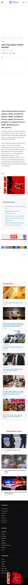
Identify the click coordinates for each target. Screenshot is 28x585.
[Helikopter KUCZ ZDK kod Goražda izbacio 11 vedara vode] (14, 337)
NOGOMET (3, 531)
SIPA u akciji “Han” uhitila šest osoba (12, 450)
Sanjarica (3, 515)
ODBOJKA (3, 543)
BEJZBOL (3, 547)
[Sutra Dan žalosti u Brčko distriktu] (14, 65)
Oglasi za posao (4, 511)
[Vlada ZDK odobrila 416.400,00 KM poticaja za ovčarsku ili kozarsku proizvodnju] (14, 359)
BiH (2, 41)
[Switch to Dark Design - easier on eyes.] (26, 2)
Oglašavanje (3, 568)
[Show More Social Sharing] (17, 53)
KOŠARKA (3, 536)
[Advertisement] (14, 21)
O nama (3, 559)
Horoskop (3, 517)
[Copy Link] (12, 53)
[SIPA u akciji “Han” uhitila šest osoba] (14, 441)
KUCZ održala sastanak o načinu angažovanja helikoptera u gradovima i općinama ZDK (12, 415)
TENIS (2, 534)
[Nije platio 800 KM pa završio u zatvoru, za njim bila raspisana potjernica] (14, 483)
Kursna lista (3, 513)
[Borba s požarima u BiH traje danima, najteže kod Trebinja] (14, 462)
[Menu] (2, 2)
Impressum (3, 561)
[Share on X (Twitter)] (9, 53)
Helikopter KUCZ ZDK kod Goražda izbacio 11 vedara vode (13, 347)
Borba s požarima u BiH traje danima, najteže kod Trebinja (14, 471)
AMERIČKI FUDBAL (6, 545)
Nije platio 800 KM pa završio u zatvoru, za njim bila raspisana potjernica (15, 492)
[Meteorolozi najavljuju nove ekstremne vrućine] (14, 292)
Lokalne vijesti (4, 508)
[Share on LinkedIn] (14, 53)
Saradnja (3, 566)
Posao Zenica (4, 522)
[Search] (23, 2)
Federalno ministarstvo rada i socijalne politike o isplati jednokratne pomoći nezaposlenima (14, 218)
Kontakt (3, 563)
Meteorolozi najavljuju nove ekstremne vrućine (12, 302)
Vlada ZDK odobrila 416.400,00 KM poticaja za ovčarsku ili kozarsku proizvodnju (13, 369)
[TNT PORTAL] (14, 2)
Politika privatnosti (5, 573)
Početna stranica (4, 38)
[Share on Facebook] (7, 53)
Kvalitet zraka (4, 520)
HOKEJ (3, 540)
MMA (2, 550)
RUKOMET (3, 538)
